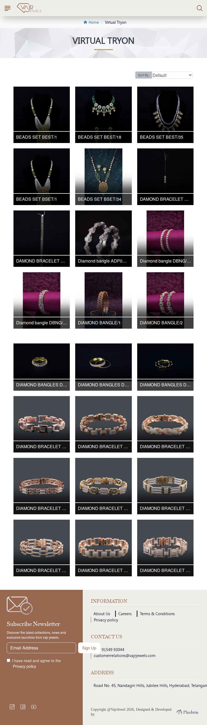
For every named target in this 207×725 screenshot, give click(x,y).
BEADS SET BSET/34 (99, 199)
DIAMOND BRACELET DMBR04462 (103, 508)
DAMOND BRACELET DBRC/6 (41, 261)
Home (93, 22)
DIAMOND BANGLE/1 (99, 323)
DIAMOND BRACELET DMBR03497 (41, 447)
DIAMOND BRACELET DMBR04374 (103, 447)
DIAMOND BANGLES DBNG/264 (103, 385)
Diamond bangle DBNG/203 (165, 261)
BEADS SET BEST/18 (99, 137)
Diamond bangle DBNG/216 (41, 323)
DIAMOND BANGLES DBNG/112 (41, 385)
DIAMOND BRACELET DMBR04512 (41, 570)
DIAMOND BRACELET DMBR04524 (103, 570)
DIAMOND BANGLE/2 (161, 323)
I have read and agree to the (36, 663)
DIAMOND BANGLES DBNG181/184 (165, 385)
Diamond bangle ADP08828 (103, 261)
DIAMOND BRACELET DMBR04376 (41, 508)
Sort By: (143, 75)
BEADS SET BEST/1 (36, 137)
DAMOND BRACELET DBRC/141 (165, 199)
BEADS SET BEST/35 (161, 137)
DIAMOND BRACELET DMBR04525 (165, 570)
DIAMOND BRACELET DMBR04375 (165, 447)
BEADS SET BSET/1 (36, 199)
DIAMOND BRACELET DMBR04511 (165, 508)
